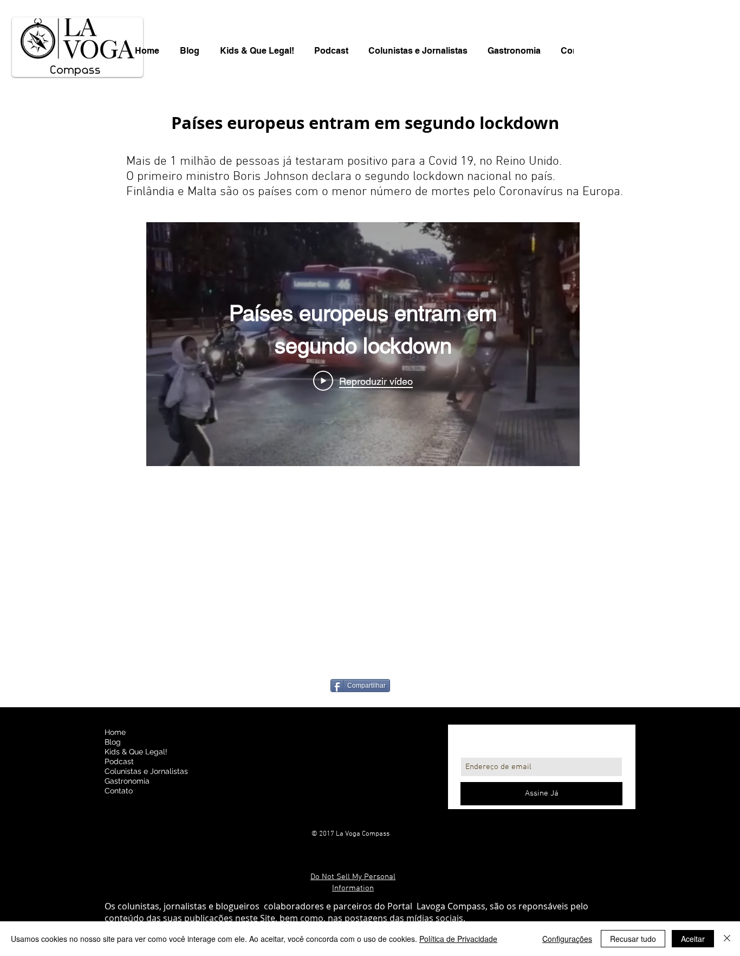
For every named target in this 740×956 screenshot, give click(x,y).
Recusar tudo (633, 938)
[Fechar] (726, 938)
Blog (113, 742)
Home (115, 732)
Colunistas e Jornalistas (146, 771)
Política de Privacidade (458, 938)
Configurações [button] (567, 938)
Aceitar (693, 938)
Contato (119, 790)
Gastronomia (127, 781)
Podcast (119, 761)
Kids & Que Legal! (136, 751)
